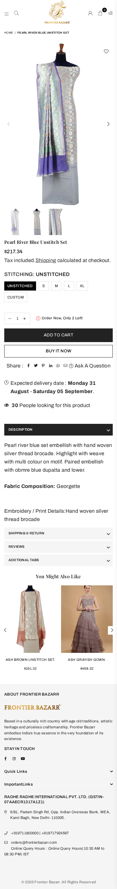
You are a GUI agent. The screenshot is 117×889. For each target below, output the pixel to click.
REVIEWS (17, 547)
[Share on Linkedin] (50, 366)
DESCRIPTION (21, 430)
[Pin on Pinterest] (43, 366)
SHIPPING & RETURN (26, 533)
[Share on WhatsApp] (58, 366)
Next (108, 124)
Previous (8, 124)
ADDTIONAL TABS (24, 560)
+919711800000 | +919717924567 (40, 833)
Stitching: (37, 274)
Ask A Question (92, 366)
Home (8, 32)
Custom (15, 297)
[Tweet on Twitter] (35, 366)
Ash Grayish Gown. (87, 660)
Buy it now (59, 351)
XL (82, 286)
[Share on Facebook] (28, 366)
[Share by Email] (65, 366)
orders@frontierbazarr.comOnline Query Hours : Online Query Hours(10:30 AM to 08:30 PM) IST (54, 849)
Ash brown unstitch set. (30, 660)
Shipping (45, 260)
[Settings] (109, 13)
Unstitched (20, 286)
